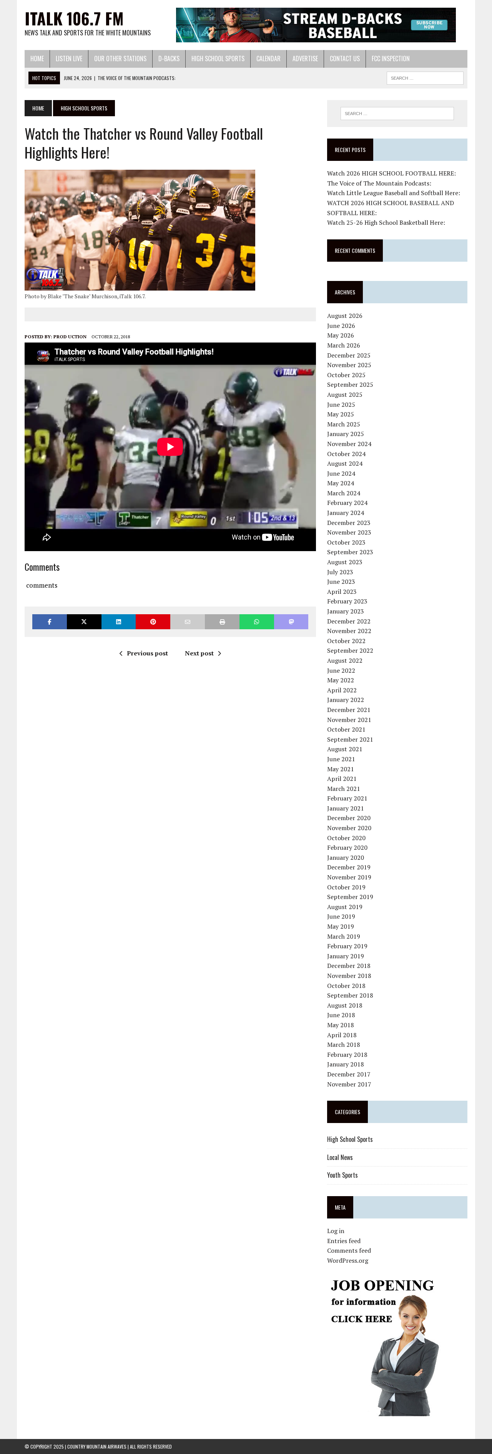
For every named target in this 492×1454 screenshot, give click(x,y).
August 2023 (344, 562)
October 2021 (346, 729)
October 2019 (346, 887)
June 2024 (341, 473)
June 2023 (341, 581)
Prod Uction (69, 336)
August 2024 (344, 463)
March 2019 (343, 936)
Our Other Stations (120, 58)
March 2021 (343, 788)
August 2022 (344, 660)
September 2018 (350, 995)
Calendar (268, 58)
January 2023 (345, 611)
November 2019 (349, 877)
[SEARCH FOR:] (425, 77)
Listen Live (69, 58)
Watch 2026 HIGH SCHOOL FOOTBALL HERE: (391, 173)
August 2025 (344, 394)
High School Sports (217, 58)
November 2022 (349, 631)
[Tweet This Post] (84, 621)
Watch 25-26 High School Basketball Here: (386, 222)
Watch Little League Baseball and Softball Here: (393, 193)
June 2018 (341, 1015)
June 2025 (341, 404)
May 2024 (340, 483)
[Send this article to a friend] (187, 621)
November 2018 (349, 975)
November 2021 (349, 719)
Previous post (147, 653)
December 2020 (349, 818)
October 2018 (346, 985)
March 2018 (343, 1044)
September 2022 (350, 650)
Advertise (305, 58)
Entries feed (344, 1241)
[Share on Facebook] (49, 621)
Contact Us (345, 58)
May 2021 (340, 769)
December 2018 (349, 965)
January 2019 (345, 956)
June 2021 (341, 759)
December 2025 (349, 355)
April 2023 (342, 591)
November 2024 (349, 444)
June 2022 (341, 670)
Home (37, 58)
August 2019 (344, 906)
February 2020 (347, 847)
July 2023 (340, 572)
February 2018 (347, 1054)
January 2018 (345, 1064)
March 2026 (343, 345)
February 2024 (347, 502)
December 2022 (349, 621)
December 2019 (349, 867)
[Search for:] (397, 113)
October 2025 (346, 375)
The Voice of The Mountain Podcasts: (379, 183)
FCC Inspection (391, 58)
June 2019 (341, 916)
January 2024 (345, 512)
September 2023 (350, 552)
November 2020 (349, 828)
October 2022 (346, 641)
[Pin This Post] (153, 621)
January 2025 (345, 434)
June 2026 (341, 325)
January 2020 (345, 857)
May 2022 (340, 680)
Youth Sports (342, 1175)
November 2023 (349, 532)
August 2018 (344, 1005)
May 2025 (340, 414)
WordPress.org (347, 1260)
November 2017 (349, 1084)
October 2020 (346, 838)
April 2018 (342, 1035)
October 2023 (346, 542)
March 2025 (343, 424)
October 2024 (346, 454)
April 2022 (342, 690)
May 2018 (340, 1025)
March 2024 (343, 493)
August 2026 (344, 315)
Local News (340, 1157)
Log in (335, 1231)
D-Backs (169, 58)
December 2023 (349, 522)
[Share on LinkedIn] (118, 621)
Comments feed (349, 1250)
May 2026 (340, 335)
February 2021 (347, 798)
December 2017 (349, 1074)
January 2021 (345, 808)
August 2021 (344, 749)
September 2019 (350, 896)
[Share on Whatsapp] (256, 621)
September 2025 (350, 384)
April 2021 (342, 778)
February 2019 (347, 946)
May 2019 (340, 926)
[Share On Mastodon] (291, 621)
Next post (199, 653)
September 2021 (350, 739)
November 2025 (349, 365)
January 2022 (345, 699)
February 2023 (347, 601)
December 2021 (349, 709)
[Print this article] (222, 621)
